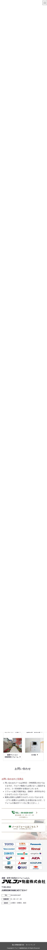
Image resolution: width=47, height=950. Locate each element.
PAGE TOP (43, 919)
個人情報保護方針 (18, 945)
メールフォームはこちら (24, 828)
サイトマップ (30, 945)
